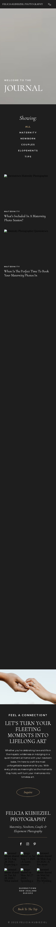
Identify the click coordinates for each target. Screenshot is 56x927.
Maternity (12, 211)
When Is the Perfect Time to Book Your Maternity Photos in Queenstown (26, 275)
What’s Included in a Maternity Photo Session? (25, 218)
